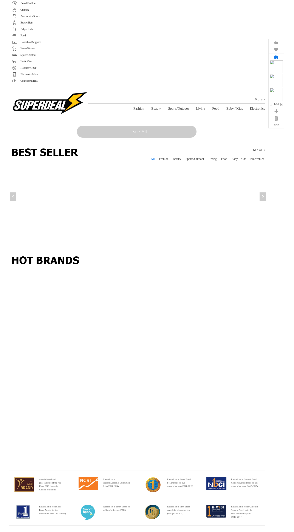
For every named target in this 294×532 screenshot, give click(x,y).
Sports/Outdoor (28, 54)
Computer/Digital (29, 80)
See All (137, 132)
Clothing (24, 9)
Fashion (138, 108)
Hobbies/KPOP (28, 67)
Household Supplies (30, 42)
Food (23, 35)
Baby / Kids (26, 29)
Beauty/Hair (26, 22)
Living (200, 108)
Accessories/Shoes (30, 16)
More (259, 99)
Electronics (257, 108)
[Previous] (13, 196)
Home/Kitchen (27, 48)
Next (281, 104)
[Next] (263, 196)
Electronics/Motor (29, 74)
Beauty (156, 108)
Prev (271, 104)
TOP (276, 125)
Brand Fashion (28, 3)
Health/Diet (26, 61)
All (153, 159)
